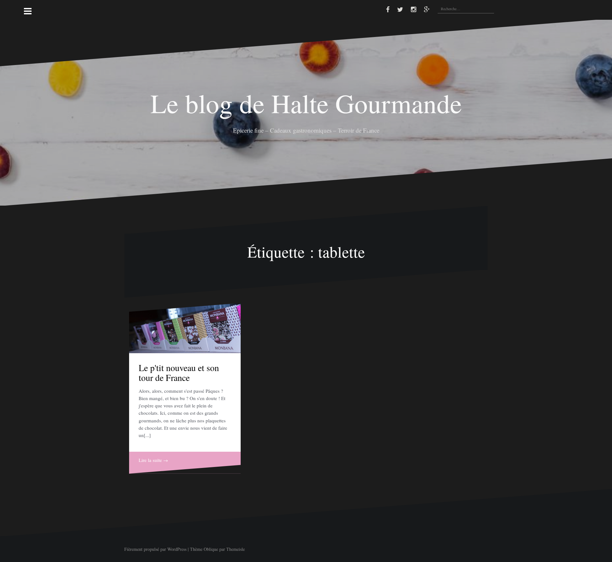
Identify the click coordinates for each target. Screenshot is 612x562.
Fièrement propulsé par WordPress (155, 549)
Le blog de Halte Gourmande (306, 102)
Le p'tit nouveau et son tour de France (179, 372)
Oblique (211, 549)
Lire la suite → (153, 460)
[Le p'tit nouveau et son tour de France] (185, 328)
